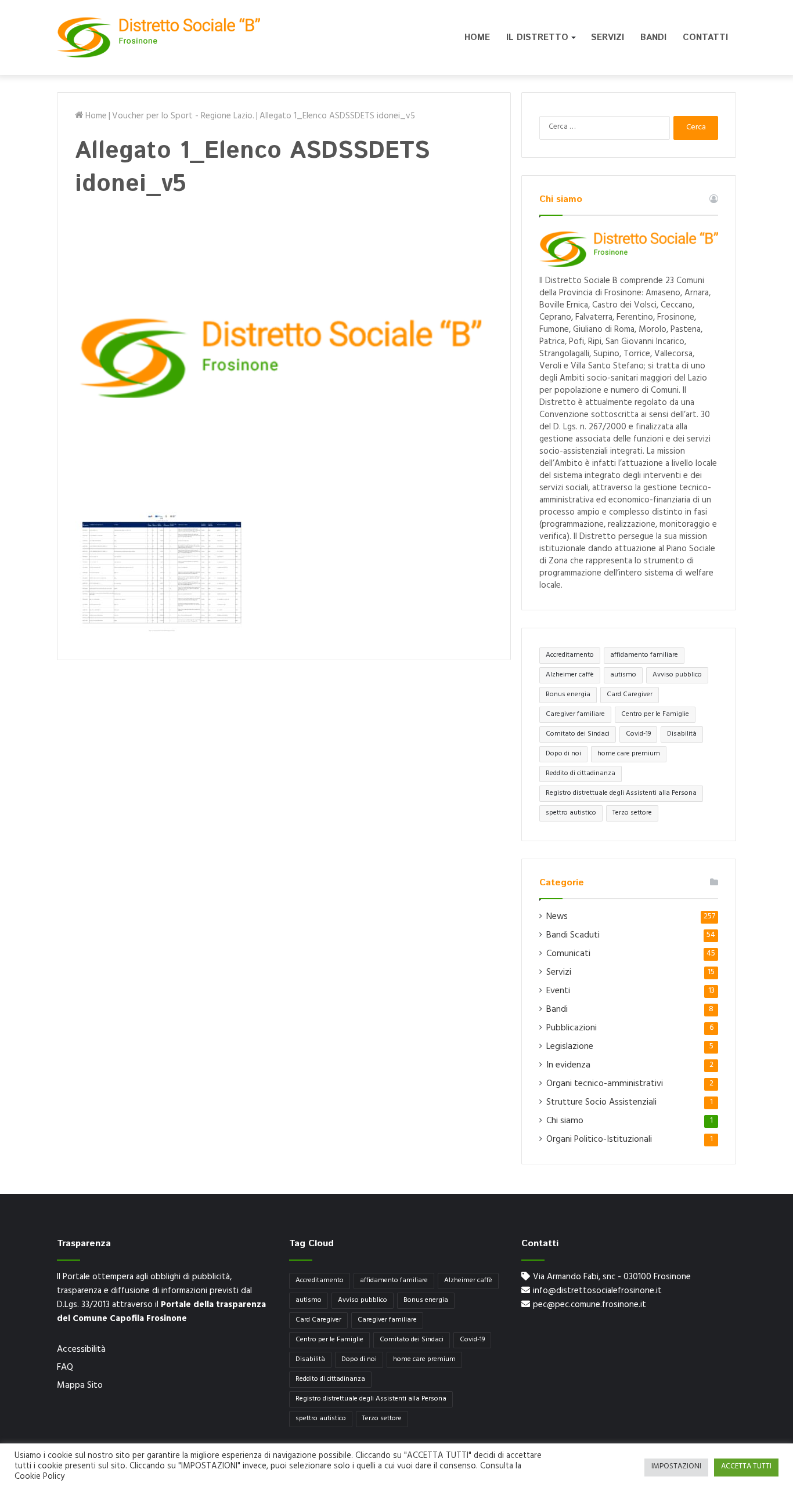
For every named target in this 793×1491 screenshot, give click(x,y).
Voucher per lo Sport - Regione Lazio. (183, 116)
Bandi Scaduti (573, 935)
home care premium (628, 754)
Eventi (558, 991)
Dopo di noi (563, 754)
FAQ (65, 1368)
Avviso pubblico (677, 675)
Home (477, 37)
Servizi (607, 37)
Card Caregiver (630, 695)
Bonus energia (568, 695)
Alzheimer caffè (570, 675)
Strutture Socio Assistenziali (601, 1102)
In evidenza (568, 1065)
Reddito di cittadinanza (580, 774)
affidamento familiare (644, 655)
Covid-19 (638, 734)
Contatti (705, 37)
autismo (623, 675)
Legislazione (569, 1047)
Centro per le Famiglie (655, 714)
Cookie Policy (39, 1477)
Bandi (653, 37)
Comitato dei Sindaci (578, 734)
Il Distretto (537, 37)
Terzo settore (632, 813)
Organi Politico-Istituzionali (599, 1140)
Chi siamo (564, 1121)
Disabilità (682, 734)
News (557, 917)
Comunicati (568, 954)
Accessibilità (81, 1350)
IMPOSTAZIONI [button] (676, 1467)
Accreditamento (570, 655)
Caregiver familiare (575, 714)
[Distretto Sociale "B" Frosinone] (158, 37)
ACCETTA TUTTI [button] (746, 1467)
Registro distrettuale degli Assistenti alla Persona (621, 793)
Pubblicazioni (571, 1028)
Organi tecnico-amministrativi (604, 1084)
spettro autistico (571, 813)
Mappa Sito (80, 1386)
